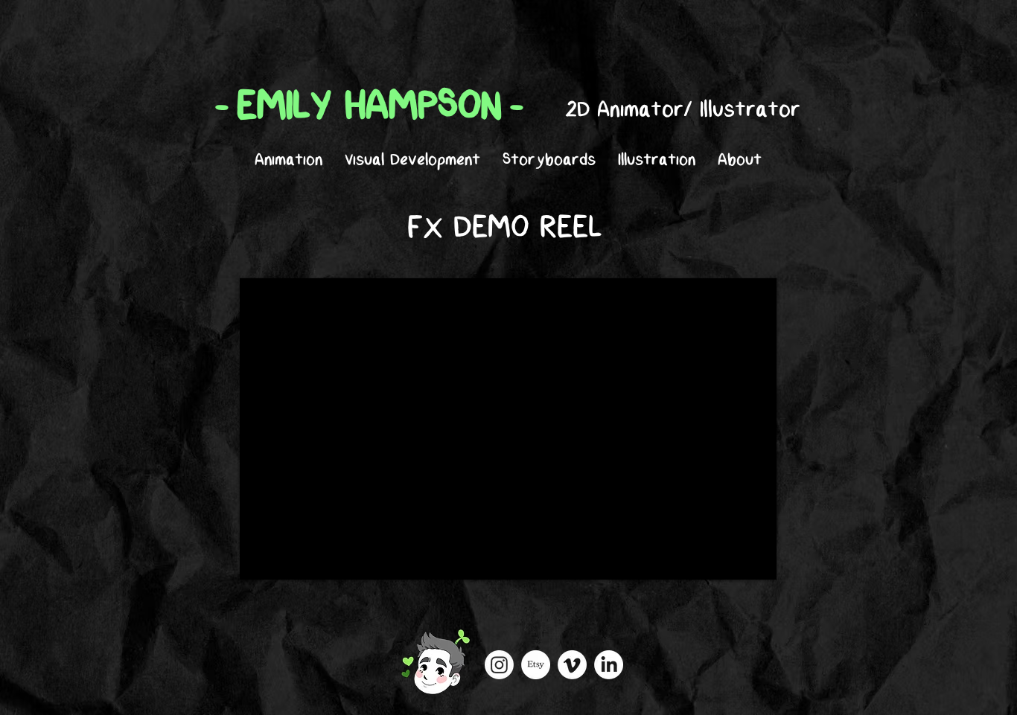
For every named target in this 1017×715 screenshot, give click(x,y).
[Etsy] (535, 664)
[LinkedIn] (608, 664)
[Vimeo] (572, 664)
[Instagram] (499, 664)
